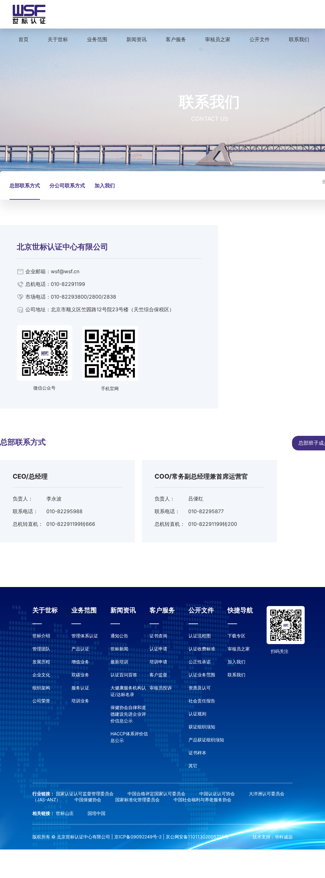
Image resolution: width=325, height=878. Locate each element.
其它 (193, 765)
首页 (23, 39)
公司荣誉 (41, 700)
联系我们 (299, 39)
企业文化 (41, 674)
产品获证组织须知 (206, 739)
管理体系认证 (84, 635)
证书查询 (158, 635)
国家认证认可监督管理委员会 (85, 793)
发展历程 (41, 661)
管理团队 (41, 648)
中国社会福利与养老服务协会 (202, 799)
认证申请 (158, 648)
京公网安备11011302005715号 (197, 836)
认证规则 (197, 713)
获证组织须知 (202, 726)
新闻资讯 (136, 39)
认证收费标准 (202, 648)
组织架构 (41, 687)
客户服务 (176, 39)
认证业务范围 (202, 674)
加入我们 (105, 185)
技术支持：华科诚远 (273, 836)
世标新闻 (119, 648)
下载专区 (236, 635)
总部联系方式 (25, 185)
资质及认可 (200, 687)
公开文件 (259, 39)
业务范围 (97, 39)
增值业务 (80, 661)
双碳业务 (80, 674)
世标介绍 (41, 635)
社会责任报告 (202, 700)
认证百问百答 (123, 674)
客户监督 (158, 674)
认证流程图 (200, 635)
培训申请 (158, 661)
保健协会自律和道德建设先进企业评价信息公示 (128, 714)
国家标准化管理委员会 (138, 799)
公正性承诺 (200, 661)
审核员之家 (217, 39)
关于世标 (58, 39)
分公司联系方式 (67, 185)
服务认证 (80, 687)
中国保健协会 (89, 799)
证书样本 (197, 752)
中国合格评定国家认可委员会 (157, 793)
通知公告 (119, 635)
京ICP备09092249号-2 (138, 836)
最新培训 (119, 661)
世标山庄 (65, 813)
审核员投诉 (160, 687)
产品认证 (80, 648)
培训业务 (80, 700)
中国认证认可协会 (217, 793)
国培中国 (96, 813)
